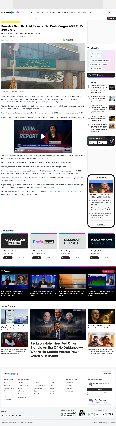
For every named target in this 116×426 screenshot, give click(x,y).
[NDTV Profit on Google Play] (93, 414)
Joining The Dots (96, 251)
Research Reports (63, 12)
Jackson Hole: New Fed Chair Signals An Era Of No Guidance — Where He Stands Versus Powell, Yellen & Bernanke (56, 349)
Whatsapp (69, 391)
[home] (11, 11)
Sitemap (30, 422)
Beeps (73, 12)
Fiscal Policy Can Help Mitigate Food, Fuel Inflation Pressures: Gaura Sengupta (100, 293)
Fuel (72, 191)
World (20, 388)
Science (37, 391)
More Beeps (100, 224)
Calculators (22, 397)
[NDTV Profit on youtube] (16, 415)
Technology (38, 388)
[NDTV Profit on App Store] (108, 414)
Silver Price (38, 394)
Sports (52, 388)
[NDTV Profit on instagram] (9, 415)
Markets (37, 12)
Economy (52, 12)
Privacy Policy (22, 422)
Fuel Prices (53, 394)
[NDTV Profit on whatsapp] (20, 415)
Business (45, 12)
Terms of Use (12, 422)
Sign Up (99, 389)
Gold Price (21, 394)
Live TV (24, 12)
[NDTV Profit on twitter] (6, 415)
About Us (4, 422)
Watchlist (7, 385)
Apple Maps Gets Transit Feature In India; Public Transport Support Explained (12, 328)
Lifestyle (21, 391)
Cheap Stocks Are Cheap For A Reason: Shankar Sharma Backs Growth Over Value (12, 293)
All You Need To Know (11, 251)
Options (6, 397)
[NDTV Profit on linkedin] (13, 415)
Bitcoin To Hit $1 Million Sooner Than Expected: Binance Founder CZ (100, 327)
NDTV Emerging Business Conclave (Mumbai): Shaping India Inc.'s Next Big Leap (71, 293)
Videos (52, 391)
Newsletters (70, 382)
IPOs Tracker (8, 400)
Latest (31, 12)
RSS (36, 422)
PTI (7, 36)
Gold (76, 191)
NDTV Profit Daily (38, 251)
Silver (3, 194)
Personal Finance (82, 12)
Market (31, 191)
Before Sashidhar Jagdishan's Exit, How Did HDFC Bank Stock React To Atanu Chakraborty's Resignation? (14, 351)
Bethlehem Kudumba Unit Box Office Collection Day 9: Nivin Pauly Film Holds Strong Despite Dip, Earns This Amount (101, 351)
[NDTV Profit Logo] (11, 373)
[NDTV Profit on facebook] (2, 415)
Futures (6, 394)
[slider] (43, 148)
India (51, 385)
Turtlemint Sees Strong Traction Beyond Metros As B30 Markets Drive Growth (43, 293)
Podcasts (69, 388)
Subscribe (8, 258)
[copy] (84, 40)
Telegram (69, 385)
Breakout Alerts (9, 388)
